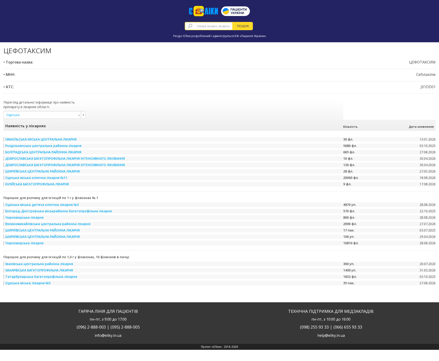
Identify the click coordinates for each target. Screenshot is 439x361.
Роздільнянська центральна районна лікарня (43, 145)
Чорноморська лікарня (24, 217)
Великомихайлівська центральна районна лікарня (47, 224)
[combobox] (209, 26)
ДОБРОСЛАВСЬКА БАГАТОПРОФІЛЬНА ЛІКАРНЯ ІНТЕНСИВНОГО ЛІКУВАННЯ (65, 158)
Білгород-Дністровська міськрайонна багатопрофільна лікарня (58, 211)
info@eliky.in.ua (108, 335)
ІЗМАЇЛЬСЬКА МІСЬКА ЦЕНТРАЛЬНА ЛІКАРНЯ (41, 139)
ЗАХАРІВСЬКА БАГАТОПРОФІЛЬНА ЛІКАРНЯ (39, 270)
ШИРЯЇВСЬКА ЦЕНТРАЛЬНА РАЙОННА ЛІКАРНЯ (42, 171)
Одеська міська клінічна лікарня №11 (36, 177)
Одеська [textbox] (43, 115)
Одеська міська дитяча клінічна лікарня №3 (42, 204)
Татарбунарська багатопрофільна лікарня (41, 276)
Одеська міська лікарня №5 (28, 283)
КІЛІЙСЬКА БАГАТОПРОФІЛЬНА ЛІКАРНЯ (37, 184)
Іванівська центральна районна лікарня (39, 264)
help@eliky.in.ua (331, 335)
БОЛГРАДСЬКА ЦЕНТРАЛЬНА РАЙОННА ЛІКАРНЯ (43, 152)
